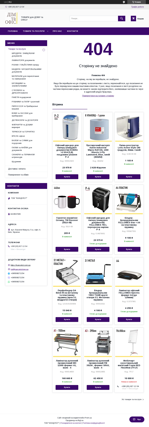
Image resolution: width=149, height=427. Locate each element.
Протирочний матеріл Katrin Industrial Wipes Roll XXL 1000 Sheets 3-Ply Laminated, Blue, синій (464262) (98, 151)
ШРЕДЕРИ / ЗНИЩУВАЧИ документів (23, 54)
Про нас (57, 31)
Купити (67, 177)
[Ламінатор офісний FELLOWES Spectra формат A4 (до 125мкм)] (129, 272)
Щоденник (16, 161)
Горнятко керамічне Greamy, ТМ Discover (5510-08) (67, 220)
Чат (139, 419)
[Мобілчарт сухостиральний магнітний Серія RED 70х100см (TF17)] (129, 342)
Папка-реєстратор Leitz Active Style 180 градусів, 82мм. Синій (129, 147)
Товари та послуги (34, 31)
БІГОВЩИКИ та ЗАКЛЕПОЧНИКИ (19, 84)
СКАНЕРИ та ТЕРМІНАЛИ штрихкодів (23, 155)
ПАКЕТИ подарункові (21, 97)
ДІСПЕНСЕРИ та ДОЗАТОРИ (25, 120)
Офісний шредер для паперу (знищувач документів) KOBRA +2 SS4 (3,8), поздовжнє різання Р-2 (67, 151)
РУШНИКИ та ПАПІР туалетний (25, 102)
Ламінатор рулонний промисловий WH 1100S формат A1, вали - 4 (67, 364)
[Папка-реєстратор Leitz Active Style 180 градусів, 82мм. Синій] (129, 127)
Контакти (72, 31)
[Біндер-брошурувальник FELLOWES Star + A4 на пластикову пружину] (129, 199)
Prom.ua (88, 418)
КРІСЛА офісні (18, 136)
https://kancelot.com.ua (20, 265)
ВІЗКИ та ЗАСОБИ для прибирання (22, 114)
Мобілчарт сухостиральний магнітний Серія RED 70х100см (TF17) (129, 364)
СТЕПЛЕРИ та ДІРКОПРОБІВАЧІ (20, 91)
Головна (13, 31)
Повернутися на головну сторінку (98, 96)
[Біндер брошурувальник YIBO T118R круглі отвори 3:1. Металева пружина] (98, 272)
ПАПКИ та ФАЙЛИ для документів (22, 148)
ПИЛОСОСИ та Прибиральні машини (25, 107)
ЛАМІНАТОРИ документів (23, 60)
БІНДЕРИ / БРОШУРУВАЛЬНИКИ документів (26, 70)
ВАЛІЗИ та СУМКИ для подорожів (22, 141)
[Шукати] (121, 18)
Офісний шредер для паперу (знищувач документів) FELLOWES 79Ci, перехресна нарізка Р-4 (98, 224)
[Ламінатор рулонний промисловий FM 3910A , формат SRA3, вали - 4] (98, 342)
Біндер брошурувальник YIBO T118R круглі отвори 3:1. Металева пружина (98, 295)
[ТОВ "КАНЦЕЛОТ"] (11, 23)
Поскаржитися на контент (71, 423)
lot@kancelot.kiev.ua (19, 269)
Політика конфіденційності (94, 423)
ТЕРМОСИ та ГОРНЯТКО (23, 132)
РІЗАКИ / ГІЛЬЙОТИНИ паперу (25, 65)
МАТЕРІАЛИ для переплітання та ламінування (25, 77)
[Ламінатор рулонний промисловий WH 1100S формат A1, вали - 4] (67, 342)
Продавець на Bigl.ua (74, 420)
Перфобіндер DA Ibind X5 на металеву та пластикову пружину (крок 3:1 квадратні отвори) (67, 295)
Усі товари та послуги (131, 399)
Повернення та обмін (18, 175)
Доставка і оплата (16, 169)
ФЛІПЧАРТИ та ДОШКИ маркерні (22, 126)
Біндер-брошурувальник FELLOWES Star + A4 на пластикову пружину (129, 222)
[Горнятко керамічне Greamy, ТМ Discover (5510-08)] (67, 199)
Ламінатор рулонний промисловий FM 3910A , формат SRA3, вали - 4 (98, 364)
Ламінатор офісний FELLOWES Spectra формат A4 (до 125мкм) (129, 294)
